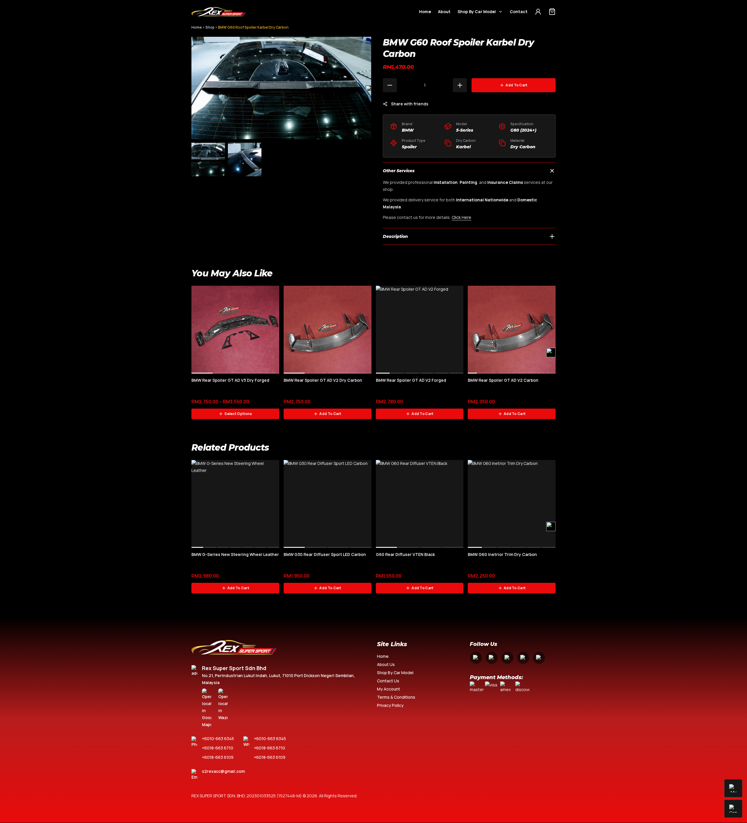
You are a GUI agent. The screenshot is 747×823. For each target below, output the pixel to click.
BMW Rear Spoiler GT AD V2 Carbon (503, 380)
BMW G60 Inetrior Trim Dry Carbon (502, 554)
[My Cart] (552, 11)
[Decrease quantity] (390, 85)
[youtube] (507, 658)
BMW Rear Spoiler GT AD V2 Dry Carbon (323, 380)
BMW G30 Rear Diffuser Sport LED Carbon (325, 554)
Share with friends (409, 104)
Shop (209, 27)
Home (425, 11)
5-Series (464, 130)
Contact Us (388, 680)
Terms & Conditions (396, 697)
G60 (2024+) (523, 130)
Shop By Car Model (477, 11)
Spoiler (409, 146)
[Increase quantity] (460, 85)
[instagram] (492, 658)
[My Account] (538, 11)
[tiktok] (539, 658)
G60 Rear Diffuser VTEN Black (405, 554)
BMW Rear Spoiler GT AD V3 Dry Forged (230, 380)
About (444, 11)
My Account (388, 689)
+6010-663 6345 (218, 738)
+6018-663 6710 (217, 748)
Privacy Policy (390, 705)
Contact (519, 11)
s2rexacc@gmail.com (223, 771)
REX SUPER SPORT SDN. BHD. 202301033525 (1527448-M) (246, 795)
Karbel (463, 146)
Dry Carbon (522, 146)
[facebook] (476, 658)
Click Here (461, 217)
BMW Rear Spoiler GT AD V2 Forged (411, 380)
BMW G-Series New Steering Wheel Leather (235, 554)
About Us (386, 664)
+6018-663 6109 (217, 757)
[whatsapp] (523, 658)
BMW (407, 130)
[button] (368, 88)
